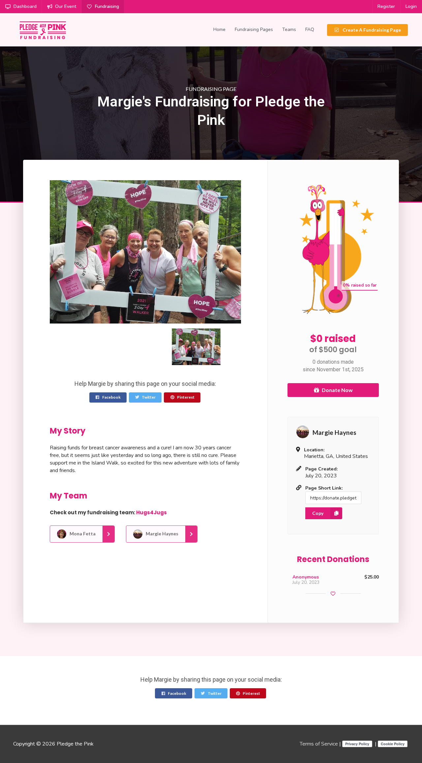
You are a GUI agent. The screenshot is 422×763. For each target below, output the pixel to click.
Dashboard (25, 6)
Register (386, 6)
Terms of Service (319, 744)
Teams (289, 29)
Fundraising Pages (254, 29)
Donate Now (337, 390)
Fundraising (107, 6)
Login (411, 6)
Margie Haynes (161, 533)
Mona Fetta (82, 533)
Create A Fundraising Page (371, 30)
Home (219, 29)
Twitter (148, 397)
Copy (317, 513)
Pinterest (185, 397)
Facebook (111, 397)
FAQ (309, 29)
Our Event (65, 6)
